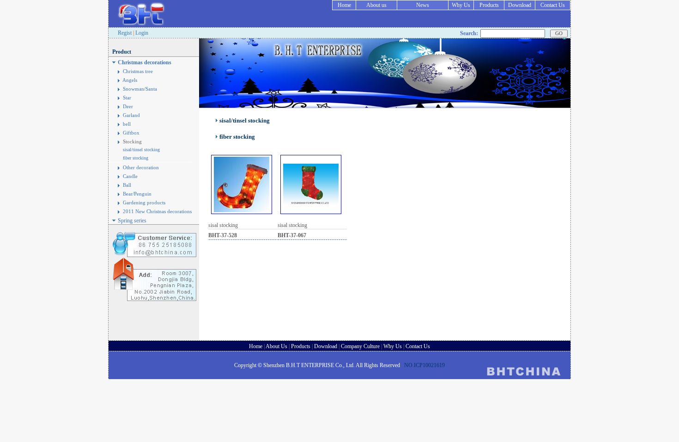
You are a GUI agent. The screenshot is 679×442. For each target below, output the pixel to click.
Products (489, 5)
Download (519, 5)
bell (127, 124)
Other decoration (141, 167)
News (422, 5)
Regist (125, 33)
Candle (130, 176)
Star (127, 97)
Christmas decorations (144, 62)
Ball (127, 185)
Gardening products (144, 202)
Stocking (132, 141)
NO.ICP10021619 (424, 365)
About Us (276, 346)
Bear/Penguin (137, 193)
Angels (129, 80)
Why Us (461, 5)
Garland (131, 115)
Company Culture (360, 346)
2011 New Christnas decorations (157, 211)
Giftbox (131, 132)
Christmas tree (138, 71)
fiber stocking (135, 157)
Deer (128, 106)
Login (141, 33)
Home (344, 5)
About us (376, 5)
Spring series (132, 220)
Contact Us (552, 5)
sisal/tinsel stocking (141, 149)
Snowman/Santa (140, 89)
